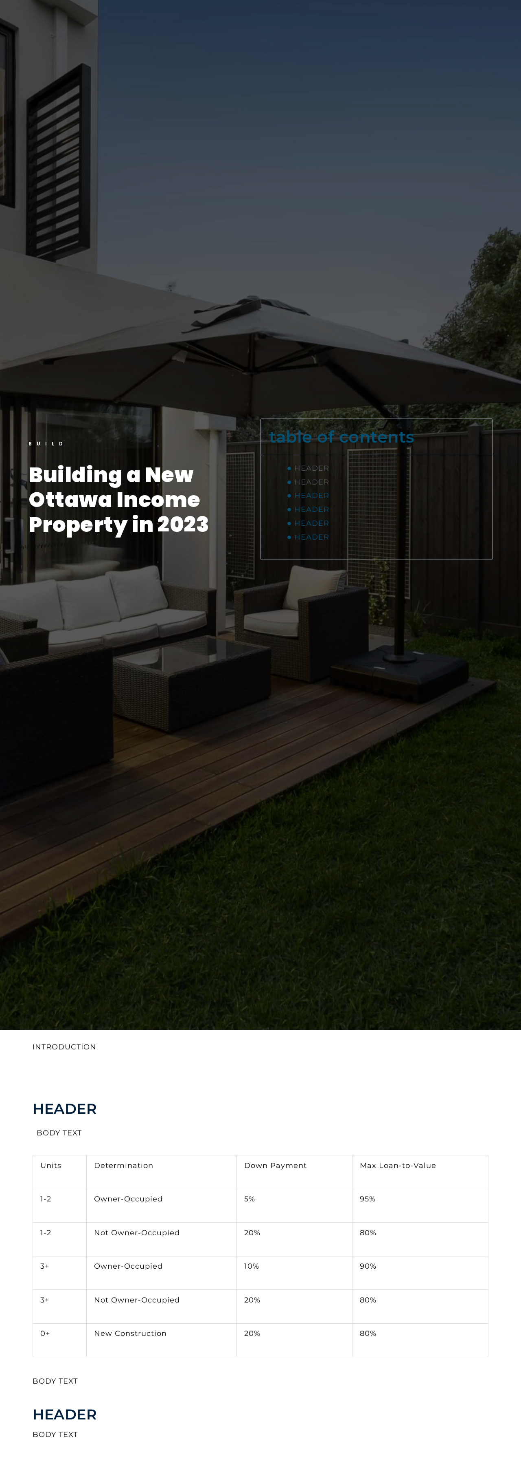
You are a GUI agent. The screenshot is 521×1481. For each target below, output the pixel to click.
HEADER (311, 468)
